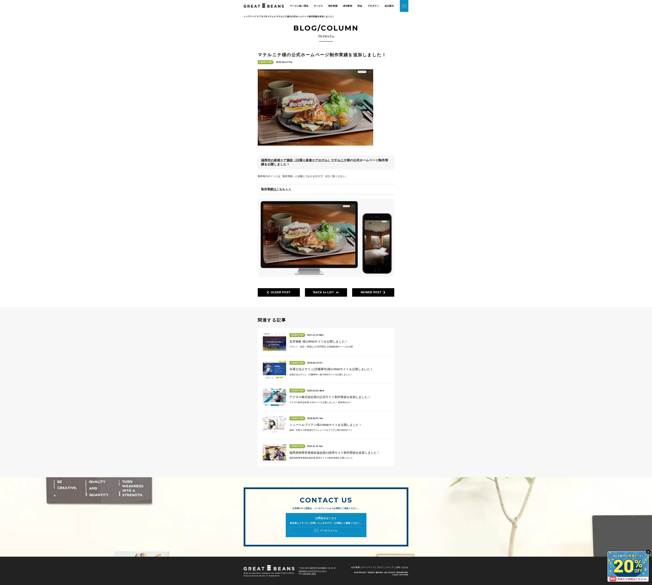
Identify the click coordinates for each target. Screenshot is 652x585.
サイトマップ (368, 567)
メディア (389, 567)
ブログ (380, 567)
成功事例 (347, 6)
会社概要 (355, 567)
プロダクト (373, 6)
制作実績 (333, 6)
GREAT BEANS (375, 572)
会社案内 (389, 6)
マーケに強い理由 (299, 6)
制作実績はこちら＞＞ (276, 189)
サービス (318, 6)
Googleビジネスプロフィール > (312, 571)
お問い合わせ (401, 567)
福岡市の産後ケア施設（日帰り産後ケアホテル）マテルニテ (304, 160)
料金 (360, 6)
